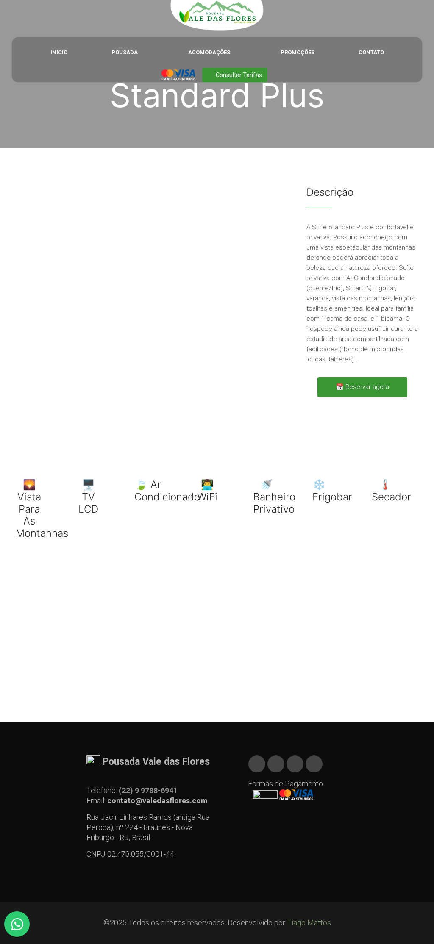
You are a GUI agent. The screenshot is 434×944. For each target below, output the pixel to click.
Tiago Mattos (309, 922)
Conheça (213, 665)
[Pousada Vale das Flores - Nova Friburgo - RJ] (217, 15)
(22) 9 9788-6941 (148, 790)
